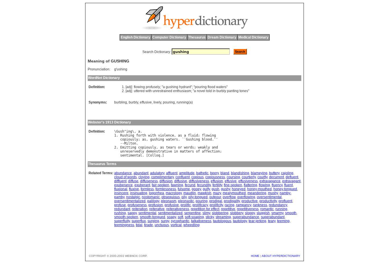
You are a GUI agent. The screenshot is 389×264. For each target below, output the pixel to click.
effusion (217, 181)
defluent (292, 177)
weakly (204, 147)
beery (214, 173)
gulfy (206, 189)
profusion (155, 205)
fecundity (204, 185)
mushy (273, 193)
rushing (120, 213)
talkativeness (201, 221)
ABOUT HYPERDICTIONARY (281, 255)
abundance (123, 173)
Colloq (154, 155)
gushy (225, 189)
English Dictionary (135, 37)
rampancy (243, 205)
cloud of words (125, 177)
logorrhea (156, 193)
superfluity (122, 221)
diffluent (120, 181)
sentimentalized (170, 213)
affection (211, 151)
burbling (120, 102)
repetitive (228, 209)
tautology (240, 221)
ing (129, 131)
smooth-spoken (126, 217)
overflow (229, 197)
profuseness (137, 205)
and (215, 147)
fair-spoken (160, 185)
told (209, 91)
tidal (139, 225)
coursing (233, 177)
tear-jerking (257, 221)
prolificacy (200, 205)
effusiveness (248, 181)
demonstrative (159, 151)
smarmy (277, 213)
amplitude (187, 173)
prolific (186, 205)
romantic (267, 209)
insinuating (138, 193)
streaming (223, 217)
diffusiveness (199, 181)
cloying (144, 177)
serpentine (192, 213)
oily (184, 197)
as (180, 135)
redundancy (278, 205)
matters (187, 151)
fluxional (120, 189)
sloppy (250, 213)
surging (153, 221)
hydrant (185, 87)
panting (233, 91)
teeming (283, 221)
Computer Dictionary (169, 37)
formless (147, 189)
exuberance (123, 185)
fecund (190, 185)
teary (271, 221)
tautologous (222, 221)
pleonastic (186, 201)
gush (215, 189)
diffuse (133, 181)
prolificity (216, 205)
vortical (176, 225)
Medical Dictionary (253, 37)
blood (207, 139)
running (281, 209)
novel (201, 91)
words (189, 147)
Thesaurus (197, 37)
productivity (268, 201)
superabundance (246, 217)
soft (180, 217)
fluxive (134, 189)
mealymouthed (234, 193)
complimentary (162, 177)
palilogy (153, 201)
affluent (171, 173)
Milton (130, 143)
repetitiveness (248, 209)
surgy (165, 221)
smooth (290, 213)
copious (197, 177)
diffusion (166, 181)
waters (221, 87)
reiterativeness (177, 209)
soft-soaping (194, 217)
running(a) (185, 102)
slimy (206, 213)
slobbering (220, 213)
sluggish (263, 213)
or (180, 147)
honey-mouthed (259, 189)
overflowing (246, 197)
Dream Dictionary (222, 37)
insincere (121, 193)
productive (249, 201)
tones (243, 91)
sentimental (131, 155)
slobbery (236, 213)
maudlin (189, 193)
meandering (256, 193)
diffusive (180, 181)
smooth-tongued (152, 217)
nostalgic (133, 197)
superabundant (272, 217)
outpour (215, 197)
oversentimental (269, 197)
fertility (217, 185)
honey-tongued (285, 189)
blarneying (259, 173)
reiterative (157, 209)
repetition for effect (205, 209)
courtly (262, 177)
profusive (172, 205)
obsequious (170, 197)
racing (229, 205)
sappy (132, 213)
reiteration (140, 209)
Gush (120, 131)
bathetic (202, 173)
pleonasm (168, 201)
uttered (139, 91)
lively (157, 102)
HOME (255, 255)
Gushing (193, 139)
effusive (146, 102)
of (198, 151)
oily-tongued (198, 197)
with (149, 91)
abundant (141, 173)
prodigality (232, 201)
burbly (221, 91)
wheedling (191, 225)
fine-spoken (233, 185)
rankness (260, 205)
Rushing (127, 135)
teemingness (124, 225)
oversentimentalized (130, 201)
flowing (139, 87)
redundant (122, 209)
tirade (148, 225)
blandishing (240, 173)
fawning (177, 185)
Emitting (128, 147)
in (214, 91)
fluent (288, 185)
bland (224, 173)
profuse (120, 205)
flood (211, 87)
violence (166, 135)
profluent (285, 201)
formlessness (165, 189)
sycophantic (180, 221)
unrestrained (162, 91)
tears (171, 147)
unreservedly (132, 151)
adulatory (157, 173)
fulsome (184, 189)
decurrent (276, 177)
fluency (277, 185)
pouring (201, 87)
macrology (174, 193)
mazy (217, 193)
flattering (250, 185)
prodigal (215, 201)
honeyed (238, 189)
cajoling (287, 173)
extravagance (270, 181)
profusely (153, 87)
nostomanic (151, 197)
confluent (182, 177)
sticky (210, 217)
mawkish (204, 193)
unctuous (162, 225)
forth (141, 135)
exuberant (142, 185)
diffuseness (149, 181)
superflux (139, 221)
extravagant (291, 181)
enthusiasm (182, 91)
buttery (274, 173)
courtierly (249, 177)
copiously (129, 139)
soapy (171, 217)
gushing (172, 87)
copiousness (215, 177)
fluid (193, 135)
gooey (196, 189)
